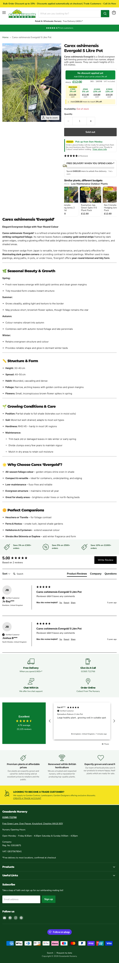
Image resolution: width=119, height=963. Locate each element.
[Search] (105, 13)
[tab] (77, 574)
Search (50, 953)
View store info (100, 149)
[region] (82, 721)
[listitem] (67, 201)
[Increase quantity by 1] (91, 121)
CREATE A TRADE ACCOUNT (27, 798)
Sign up (48, 899)
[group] (18, 558)
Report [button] (66, 602)
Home (5, 37)
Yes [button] (60, 602)
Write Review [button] (105, 560)
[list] (90, 201)
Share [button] (73, 602)
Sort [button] (5, 573)
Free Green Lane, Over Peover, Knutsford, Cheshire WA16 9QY (32, 823)
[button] (90, 156)
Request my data (64, 953)
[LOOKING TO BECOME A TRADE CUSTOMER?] (59, 795)
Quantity (68, 114)
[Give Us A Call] (88, 665)
